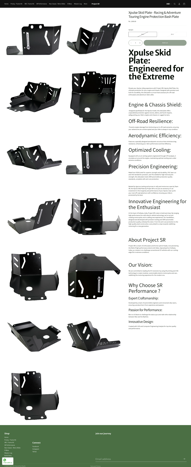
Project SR (11, 466)
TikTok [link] (34, 452)
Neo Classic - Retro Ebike (12, 448)
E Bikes (6, 450)
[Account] (179, 3)
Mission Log (8, 453)
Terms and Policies (95, 466)
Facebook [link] (35, 446)
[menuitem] (85, 4)
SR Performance (9, 445)
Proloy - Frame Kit (10, 440)
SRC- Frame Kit (9, 442)
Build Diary (7, 455)
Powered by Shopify (20, 466)
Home (6, 437)
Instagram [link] (35, 449)
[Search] (174, 3)
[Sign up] (184, 459)
